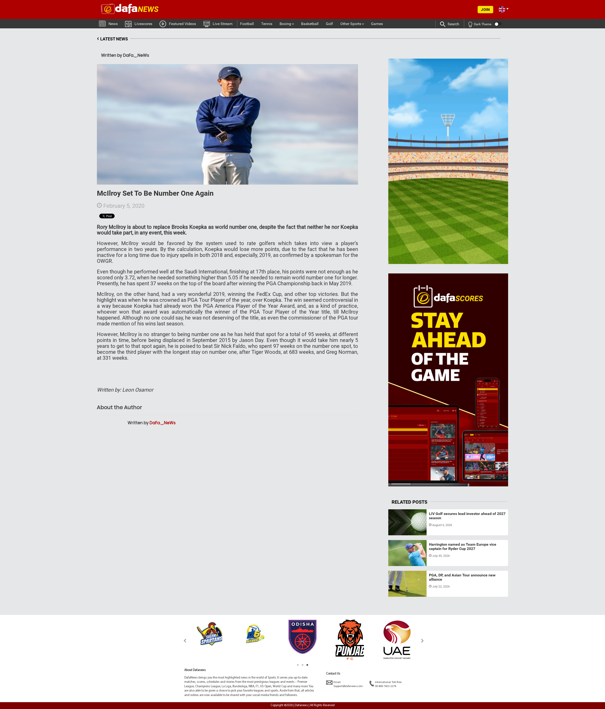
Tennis (266, 24)
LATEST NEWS (112, 38)
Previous (182, 640)
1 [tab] (297, 665)
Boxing (285, 24)
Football (247, 24)
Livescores (143, 24)
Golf (329, 24)
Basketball (310, 24)
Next (423, 640)
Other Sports (350, 24)
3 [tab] (307, 665)
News (113, 24)
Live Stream (223, 24)
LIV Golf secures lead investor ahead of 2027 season (467, 515)
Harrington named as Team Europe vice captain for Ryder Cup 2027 (462, 546)
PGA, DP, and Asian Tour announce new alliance (462, 577)
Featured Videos (182, 24)
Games (377, 24)
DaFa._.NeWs (163, 423)
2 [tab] (302, 665)
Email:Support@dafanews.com (348, 684)
